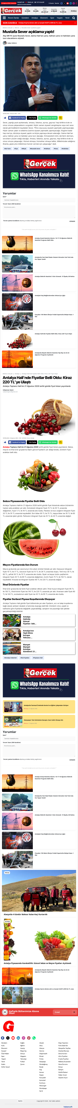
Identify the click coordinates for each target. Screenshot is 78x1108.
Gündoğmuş (43, 1064)
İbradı (41, 1067)
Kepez (41, 1075)
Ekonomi (4, 1048)
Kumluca (42, 1083)
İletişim (60, 1070)
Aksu (41, 1045)
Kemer (41, 1072)
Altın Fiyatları (63, 1056)
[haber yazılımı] (68, 1107)
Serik (41, 1091)
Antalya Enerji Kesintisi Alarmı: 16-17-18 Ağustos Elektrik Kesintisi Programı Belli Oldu (53, 239)
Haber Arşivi (62, 1075)
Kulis (2, 1045)
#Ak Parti (7, 149)
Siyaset (3, 1051)
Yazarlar (57, 3)
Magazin (23, 1056)
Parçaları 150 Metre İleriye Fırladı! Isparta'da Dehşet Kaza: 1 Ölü (54, 315)
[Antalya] (39, 939)
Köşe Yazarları (63, 1043)
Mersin (17, 28)
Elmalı (41, 1056)
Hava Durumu (63, 1064)
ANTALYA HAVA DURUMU (24, 4)
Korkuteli (42, 1080)
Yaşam (3, 1059)
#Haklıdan (65, 149)
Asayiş (22, 1048)
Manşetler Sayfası (64, 1048)
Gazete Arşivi (63, 1078)
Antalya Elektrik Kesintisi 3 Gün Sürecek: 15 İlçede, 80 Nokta (54, 276)
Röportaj (23, 1051)
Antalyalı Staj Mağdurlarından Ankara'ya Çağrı (50, 295)
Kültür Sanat (5, 1067)
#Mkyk (24, 149)
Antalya (17, 374)
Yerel (3, 1062)
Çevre (22, 1064)
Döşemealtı (43, 1054)
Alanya (41, 1048)
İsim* (4, 197)
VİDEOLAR (30, 2)
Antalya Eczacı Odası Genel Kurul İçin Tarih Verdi (36, 23)
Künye (60, 1067)
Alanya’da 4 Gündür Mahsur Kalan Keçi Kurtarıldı (25, 914)
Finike (41, 1059)
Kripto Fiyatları (63, 1059)
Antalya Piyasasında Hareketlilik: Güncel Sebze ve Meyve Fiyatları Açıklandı (37, 963)
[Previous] (16, 22)
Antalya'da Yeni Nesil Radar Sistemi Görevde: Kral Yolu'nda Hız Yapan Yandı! (54, 258)
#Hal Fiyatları (25, 658)
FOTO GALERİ (40, 2)
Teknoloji (23, 1059)
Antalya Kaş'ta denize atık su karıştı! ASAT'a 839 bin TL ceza (54, 989)
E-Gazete (51, 3)
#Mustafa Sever (35, 149)
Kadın (3, 1064)
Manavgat (42, 1086)
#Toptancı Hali (38, 658)
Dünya (22, 1054)
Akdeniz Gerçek (7, 28)
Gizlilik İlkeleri (63, 1072)
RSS (21, 1101)
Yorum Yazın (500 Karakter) (12, 204)
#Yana (56, 149)
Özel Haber (5, 1054)
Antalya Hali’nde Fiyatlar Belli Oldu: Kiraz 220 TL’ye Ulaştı (53, 334)
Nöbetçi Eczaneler (64, 1062)
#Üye (16, 149)
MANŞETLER (20, 2)
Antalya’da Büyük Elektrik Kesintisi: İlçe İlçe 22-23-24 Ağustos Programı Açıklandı (52, 354)
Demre (41, 1051)
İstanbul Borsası (63, 1051)
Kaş (40, 1070)
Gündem (4, 1043)
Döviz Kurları (62, 1054)
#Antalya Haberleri (10, 658)
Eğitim (22, 1045)
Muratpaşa (43, 1088)
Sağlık (22, 1043)
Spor (3, 1056)
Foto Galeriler (63, 1045)
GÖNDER (72, 221)
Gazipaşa (42, 1062)
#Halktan (47, 149)
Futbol (22, 1062)
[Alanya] (39, 891)
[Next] (75, 22)
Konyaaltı (42, 1078)
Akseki (41, 1043)
